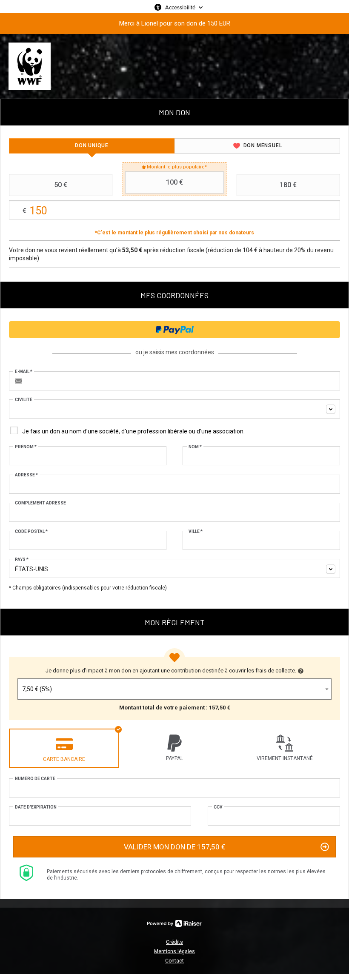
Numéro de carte (35, 778)
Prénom (26, 446)
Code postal (31, 531)
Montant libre (109, 210)
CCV (218, 807)
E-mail (23, 371)
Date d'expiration (36, 807)
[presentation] (91, 146)
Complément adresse (40, 503)
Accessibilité (180, 7)
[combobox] (174, 409)
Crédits (174, 942)
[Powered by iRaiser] (174, 923)
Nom (195, 446)
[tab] (91, 146)
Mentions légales (174, 951)
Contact (174, 961)
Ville (196, 531)
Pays (22, 559)
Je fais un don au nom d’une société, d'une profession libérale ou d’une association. (133, 431)
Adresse (26, 475)
